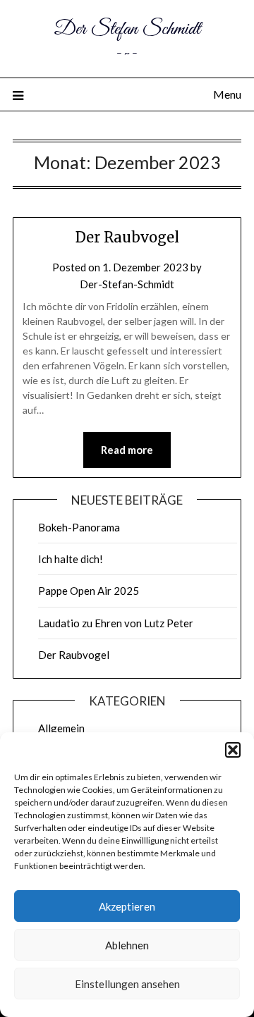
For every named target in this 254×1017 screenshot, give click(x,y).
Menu (227, 94)
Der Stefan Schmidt (127, 29)
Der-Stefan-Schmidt (127, 284)
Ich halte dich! (70, 559)
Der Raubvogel (127, 237)
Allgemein (61, 728)
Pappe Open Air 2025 (88, 590)
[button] (233, 750)
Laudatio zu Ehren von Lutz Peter (115, 623)
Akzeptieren (127, 906)
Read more (127, 449)
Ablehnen (127, 945)
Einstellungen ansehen (127, 984)
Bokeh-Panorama (79, 527)
